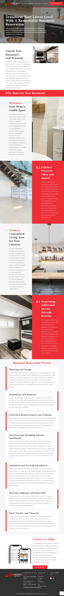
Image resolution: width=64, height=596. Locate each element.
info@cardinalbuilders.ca (31, 587)
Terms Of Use (38, 593)
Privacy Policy (44, 593)
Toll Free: (27, 576)
